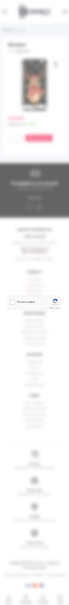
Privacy (52, 308)
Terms (57, 308)
